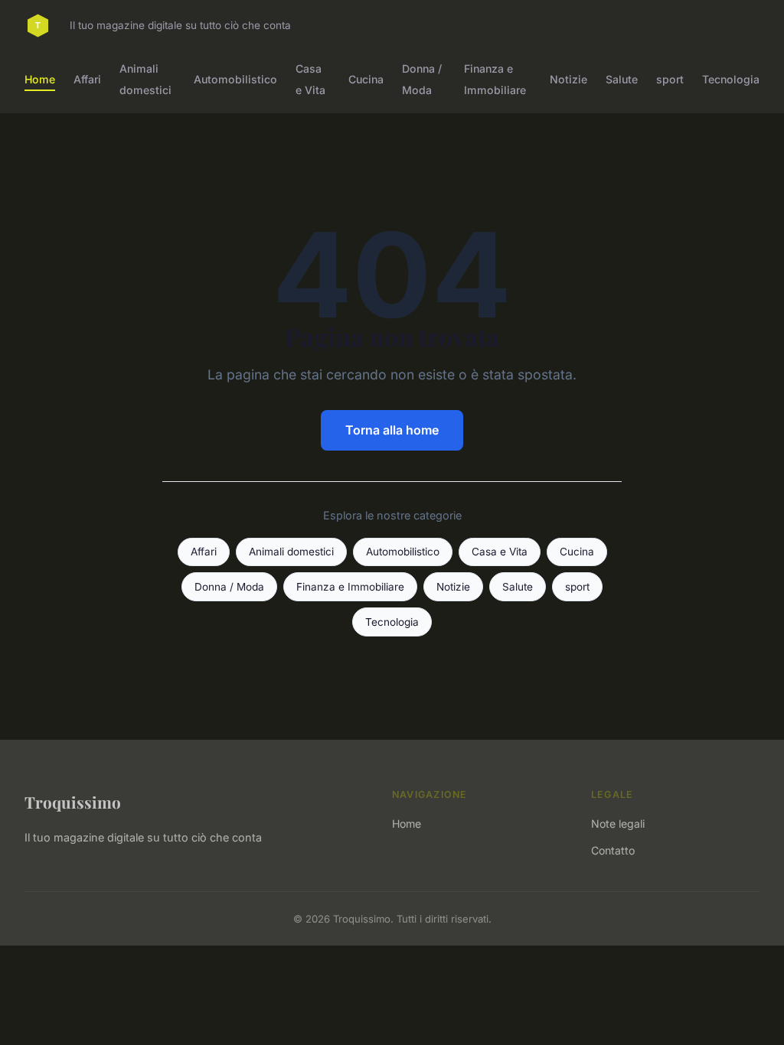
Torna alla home (392, 430)
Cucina (366, 79)
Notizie (568, 79)
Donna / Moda (422, 79)
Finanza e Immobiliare (495, 79)
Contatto (613, 850)
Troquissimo (72, 801)
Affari (87, 79)
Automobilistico (235, 79)
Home (39, 79)
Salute (622, 79)
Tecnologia (731, 79)
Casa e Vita (310, 79)
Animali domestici (145, 79)
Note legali (618, 823)
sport (670, 79)
